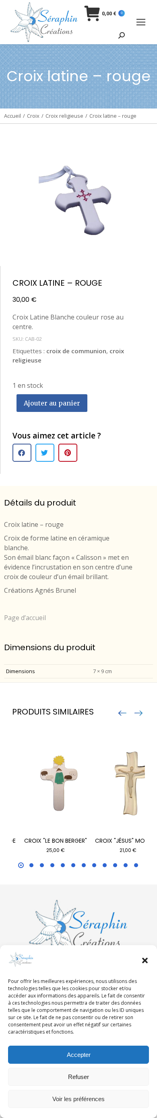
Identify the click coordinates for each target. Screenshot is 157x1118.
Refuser (78, 1076)
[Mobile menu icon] (141, 22)
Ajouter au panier (52, 403)
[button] (145, 960)
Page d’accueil (25, 617)
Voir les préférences (78, 1098)
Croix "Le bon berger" (55, 841)
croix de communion (76, 351)
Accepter (79, 1054)
